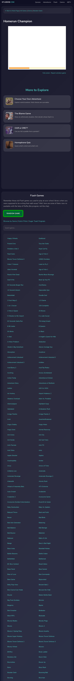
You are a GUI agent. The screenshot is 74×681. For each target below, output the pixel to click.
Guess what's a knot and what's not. (26, 146)
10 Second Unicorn (13, 290)
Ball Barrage (43, 528)
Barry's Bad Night (45, 543)
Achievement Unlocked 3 (15, 362)
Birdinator (42, 610)
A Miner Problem (13, 342)
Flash (55, 2)
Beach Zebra (43, 564)
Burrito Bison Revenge (46, 275)
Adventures (47, 2)
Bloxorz (41, 647)
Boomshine (11, 662)
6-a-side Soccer (44, 316)
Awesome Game (44, 497)
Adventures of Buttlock (47, 383)
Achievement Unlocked (15, 357)
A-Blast (41, 331)
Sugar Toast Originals (37, 221)
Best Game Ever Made (15, 590)
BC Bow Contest (13, 564)
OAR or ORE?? (21, 128)
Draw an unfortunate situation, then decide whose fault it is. (34, 117)
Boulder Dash (11, 672)
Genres (30, 11)
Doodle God (43, 295)
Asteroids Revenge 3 (46, 476)
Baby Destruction (13, 507)
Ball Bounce (11, 533)
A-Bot (9, 337)
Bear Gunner (43, 569)
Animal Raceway (44, 430)
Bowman (42, 678)
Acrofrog (10, 373)
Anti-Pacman (11, 445)
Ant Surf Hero (43, 440)
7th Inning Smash (44, 321)
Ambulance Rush (44, 409)
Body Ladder (43, 652)
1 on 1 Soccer (12, 306)
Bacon (9, 517)
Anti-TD (41, 445)
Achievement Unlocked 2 (47, 357)
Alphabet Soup (44, 404)
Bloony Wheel (12, 647)
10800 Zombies (44, 259)
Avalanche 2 (11, 497)
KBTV (69, 2)
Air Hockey (11, 393)
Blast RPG (10, 616)
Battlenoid (42, 559)
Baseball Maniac (44, 548)
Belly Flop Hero (12, 585)
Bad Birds (42, 517)
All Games (23, 11)
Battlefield (11, 559)
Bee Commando (44, 574)
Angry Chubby (12, 424)
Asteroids (42, 471)
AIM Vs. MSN (43, 388)
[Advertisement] (37, 170)
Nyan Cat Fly (43, 249)
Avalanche (42, 492)
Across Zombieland (45, 373)
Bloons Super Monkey (14, 636)
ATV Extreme (43, 486)
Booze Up (42, 662)
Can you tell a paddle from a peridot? (27, 131)
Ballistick (42, 533)
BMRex (10, 652)
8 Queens (42, 326)
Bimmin (41, 600)
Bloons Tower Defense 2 (15, 642)
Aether (9, 388)
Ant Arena (10, 435)
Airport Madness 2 (45, 393)
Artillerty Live (11, 471)
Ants (40, 450)
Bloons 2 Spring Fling (14, 631)
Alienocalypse (12, 404)
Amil (9, 419)
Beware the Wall (44, 590)
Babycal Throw (12, 512)
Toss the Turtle (44, 244)
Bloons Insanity (44, 631)
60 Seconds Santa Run (15, 321)
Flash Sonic (11, 254)
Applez (41, 455)
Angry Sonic (11, 430)
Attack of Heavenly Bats (15, 486)
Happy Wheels (12, 238)
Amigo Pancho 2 (44, 414)
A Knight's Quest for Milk (47, 337)
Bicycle (9, 595)
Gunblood (42, 238)
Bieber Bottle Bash (45, 595)
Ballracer (10, 538)
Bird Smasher (11, 610)
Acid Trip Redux (44, 368)
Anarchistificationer (45, 419)
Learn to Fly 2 (43, 264)
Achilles (41, 362)
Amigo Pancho (12, 414)
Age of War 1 (43, 269)
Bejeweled (42, 579)
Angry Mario (43, 424)
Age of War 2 (43, 254)
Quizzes (38, 2)
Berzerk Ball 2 (43, 585)
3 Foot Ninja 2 (12, 300)
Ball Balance (11, 528)
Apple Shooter (12, 455)
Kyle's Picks (22, 221)
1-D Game (42, 300)
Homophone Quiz (23, 142)
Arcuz (9, 466)
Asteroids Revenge (13, 476)
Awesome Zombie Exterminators (18, 502)
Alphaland (10, 409)
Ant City (41, 435)
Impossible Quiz (44, 290)
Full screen (46, 73)
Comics (62, 2)
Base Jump (11, 548)
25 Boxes (42, 311)
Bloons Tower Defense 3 (47, 642)
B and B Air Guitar (45, 502)
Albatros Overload (13, 399)
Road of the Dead (13, 275)
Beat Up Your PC (44, 280)
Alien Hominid (12, 269)
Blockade (42, 616)
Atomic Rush (43, 481)
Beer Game (11, 579)
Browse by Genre (10, 221)
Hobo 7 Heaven (12, 264)
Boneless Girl (11, 657)
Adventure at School (46, 378)
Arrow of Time (44, 466)
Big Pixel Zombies (13, 600)
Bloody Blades (12, 621)
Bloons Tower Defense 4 (15, 259)
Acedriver (42, 352)
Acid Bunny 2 (11, 368)
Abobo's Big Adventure (15, 347)
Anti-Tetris (10, 450)
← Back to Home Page (12, 11)
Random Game (37, 11)
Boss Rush (42, 667)
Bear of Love (11, 574)
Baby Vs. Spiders (44, 507)
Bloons (9, 626)
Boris (9, 667)
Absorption (11, 352)
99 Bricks (10, 331)
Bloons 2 (42, 626)
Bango (9, 543)
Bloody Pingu (43, 621)
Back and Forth (44, 512)
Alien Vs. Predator (45, 399)
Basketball (11, 295)
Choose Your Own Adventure (28, 99)
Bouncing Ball (43, 672)
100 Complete (44, 306)
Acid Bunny (42, 285)
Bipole (41, 605)
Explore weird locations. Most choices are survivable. (32, 102)
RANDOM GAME (13, 213)
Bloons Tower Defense (46, 636)
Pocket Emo (11, 244)
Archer (41, 461)
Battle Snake (43, 554)
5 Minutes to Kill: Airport (15, 316)
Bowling (10, 678)
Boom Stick (43, 657)
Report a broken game (58, 73)
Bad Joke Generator (14, 523)
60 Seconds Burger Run (15, 285)
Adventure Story (12, 383)
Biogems (10, 605)
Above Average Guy (45, 347)
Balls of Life (43, 538)
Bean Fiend (11, 569)
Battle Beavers (12, 554)
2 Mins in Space (12, 311)
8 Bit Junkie (11, 326)
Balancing (42, 523)
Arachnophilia (11, 461)
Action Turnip (11, 378)
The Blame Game (23, 113)
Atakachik (10, 481)
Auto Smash (11, 492)
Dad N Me (10, 280)
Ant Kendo (11, 440)
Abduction (42, 342)
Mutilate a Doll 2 (13, 249)
